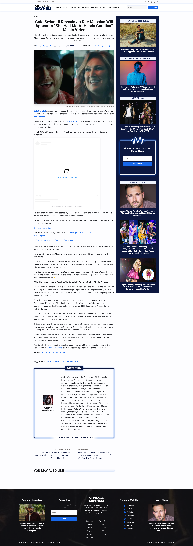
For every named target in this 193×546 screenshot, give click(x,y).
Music (65, 7)
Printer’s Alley (72, 121)
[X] (95, 45)
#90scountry (87, 233)
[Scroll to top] (188, 542)
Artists (85, 7)
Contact (53, 2)
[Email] (112, 45)
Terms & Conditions (46, 542)
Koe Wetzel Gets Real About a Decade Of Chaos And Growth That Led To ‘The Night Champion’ (32, 527)
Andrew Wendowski (48, 409)
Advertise (46, 2)
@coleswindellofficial (43, 228)
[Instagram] (151, 2)
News (58, 7)
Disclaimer (57, 542)
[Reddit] (105, 45)
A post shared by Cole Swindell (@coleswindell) (67, 206)
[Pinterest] (109, 45)
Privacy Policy (34, 542)
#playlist (43, 235)
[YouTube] (148, 2)
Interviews (75, 7)
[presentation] (138, 35)
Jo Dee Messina (70, 361)
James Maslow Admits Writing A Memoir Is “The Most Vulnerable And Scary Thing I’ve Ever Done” (137, 213)
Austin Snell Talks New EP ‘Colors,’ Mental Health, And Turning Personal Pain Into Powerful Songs (138, 89)
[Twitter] (145, 2)
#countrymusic (75, 233)
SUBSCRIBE (153, 7)
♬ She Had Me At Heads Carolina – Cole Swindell (54, 240)
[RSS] (157, 2)
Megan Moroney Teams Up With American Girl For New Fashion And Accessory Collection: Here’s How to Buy (138, 287)
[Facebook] (142, 2)
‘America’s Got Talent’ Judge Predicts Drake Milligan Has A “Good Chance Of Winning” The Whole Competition (94, 455)
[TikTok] (154, 2)
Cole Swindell (53, 361)
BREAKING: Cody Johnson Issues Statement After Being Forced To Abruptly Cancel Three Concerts (52, 455)
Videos (102, 7)
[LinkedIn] (102, 45)
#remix (37, 235)
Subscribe (137, 164)
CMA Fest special (55, 348)
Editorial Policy (23, 542)
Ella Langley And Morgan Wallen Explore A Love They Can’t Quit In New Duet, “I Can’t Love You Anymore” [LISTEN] (138, 129)
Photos (94, 7)
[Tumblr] (98, 45)
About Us (38, 2)
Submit (64, 519)
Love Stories (113, 7)
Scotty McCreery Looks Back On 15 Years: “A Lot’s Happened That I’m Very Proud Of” (138, 50)
